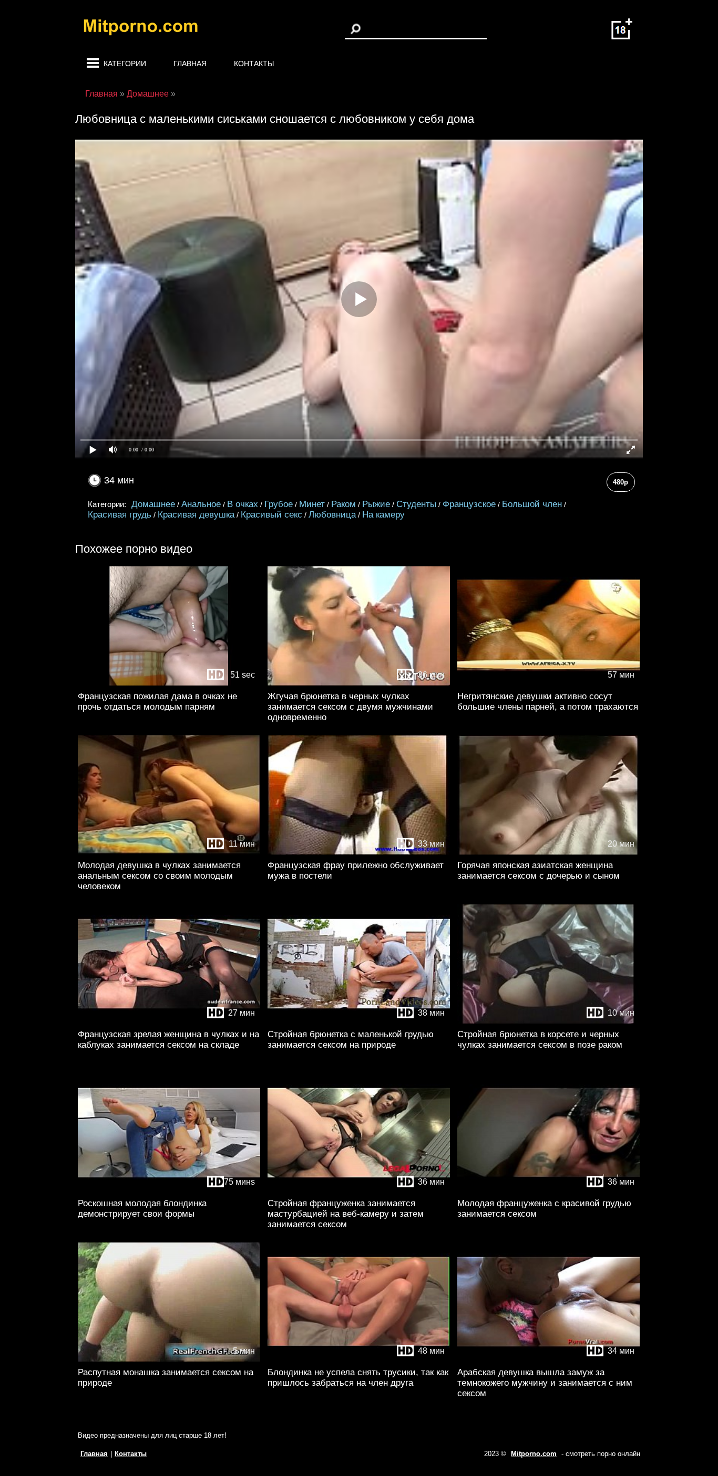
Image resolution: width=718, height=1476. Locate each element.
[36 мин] (359, 683)
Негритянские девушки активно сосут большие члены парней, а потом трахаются (547, 701)
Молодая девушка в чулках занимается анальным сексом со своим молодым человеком (159, 875)
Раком (343, 504)
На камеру (383, 514)
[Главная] (149, 28)
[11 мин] (169, 852)
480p (620, 482)
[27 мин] (169, 1021)
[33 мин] (359, 852)
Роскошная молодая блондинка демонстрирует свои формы (142, 1208)
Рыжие (376, 504)
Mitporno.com (534, 1454)
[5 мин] (169, 1359)
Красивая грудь (119, 514)
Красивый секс (271, 514)
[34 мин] (548, 1359)
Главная (190, 63)
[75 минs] (169, 1190)
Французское (469, 504)
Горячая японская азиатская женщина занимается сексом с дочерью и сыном (538, 870)
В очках (242, 504)
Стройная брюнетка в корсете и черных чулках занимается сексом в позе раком (539, 1039)
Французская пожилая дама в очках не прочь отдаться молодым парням (157, 701)
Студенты (416, 504)
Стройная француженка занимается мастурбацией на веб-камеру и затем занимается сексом (346, 1213)
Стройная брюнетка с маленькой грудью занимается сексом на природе (351, 1039)
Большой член (532, 504)
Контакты (254, 63)
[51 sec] (169, 683)
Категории (125, 63)
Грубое (278, 504)
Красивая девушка (196, 514)
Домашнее (153, 504)
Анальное (201, 504)
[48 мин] (359, 1359)
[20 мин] (548, 852)
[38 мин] (359, 1021)
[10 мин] (548, 1021)
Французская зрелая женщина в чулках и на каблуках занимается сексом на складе (168, 1039)
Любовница (332, 514)
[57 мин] (548, 683)
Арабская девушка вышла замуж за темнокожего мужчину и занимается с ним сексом (544, 1382)
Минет (312, 504)
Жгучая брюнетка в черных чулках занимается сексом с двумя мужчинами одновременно (350, 706)
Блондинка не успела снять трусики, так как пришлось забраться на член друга (358, 1377)
